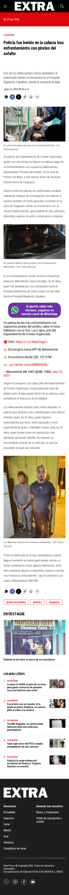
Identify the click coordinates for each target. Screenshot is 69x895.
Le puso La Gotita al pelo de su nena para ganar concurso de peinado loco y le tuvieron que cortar (26, 687)
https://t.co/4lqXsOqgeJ (31, 342)
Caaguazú (54, 602)
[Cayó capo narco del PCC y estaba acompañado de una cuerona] (57, 743)
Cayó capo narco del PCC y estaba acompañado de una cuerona (25, 745)
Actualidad (9, 35)
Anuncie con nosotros (49, 806)
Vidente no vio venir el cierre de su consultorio (29, 659)
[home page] (34, 6)
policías (37, 602)
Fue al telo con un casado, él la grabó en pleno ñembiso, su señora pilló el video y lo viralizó (26, 707)
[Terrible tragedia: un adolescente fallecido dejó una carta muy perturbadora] (57, 723)
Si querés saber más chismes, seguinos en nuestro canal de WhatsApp (39, 310)
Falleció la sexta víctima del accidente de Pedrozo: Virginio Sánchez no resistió (24, 763)
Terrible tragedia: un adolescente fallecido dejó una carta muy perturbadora (25, 726)
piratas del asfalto (16, 602)
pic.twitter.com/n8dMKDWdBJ (29, 364)
